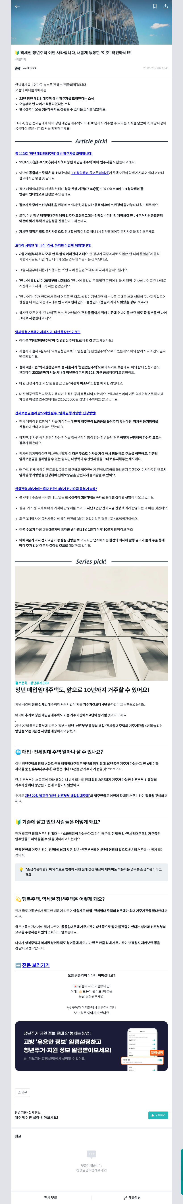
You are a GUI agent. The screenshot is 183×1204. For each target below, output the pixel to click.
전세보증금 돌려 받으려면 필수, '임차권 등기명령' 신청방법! (55, 413)
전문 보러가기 (36, 966)
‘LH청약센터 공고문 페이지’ (90, 173)
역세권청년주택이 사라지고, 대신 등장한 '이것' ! (48, 332)
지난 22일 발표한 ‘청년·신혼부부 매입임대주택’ (57, 796)
